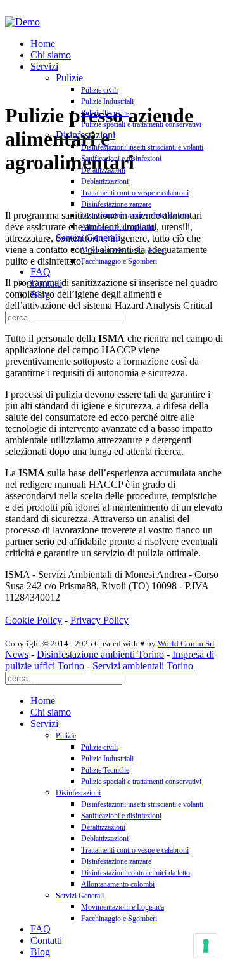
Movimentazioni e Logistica (122, 249)
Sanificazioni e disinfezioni (121, 158)
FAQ (40, 271)
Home (42, 43)
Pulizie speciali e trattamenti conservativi (141, 124)
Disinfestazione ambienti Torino (100, 654)
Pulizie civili (99, 90)
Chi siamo (50, 54)
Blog (40, 294)
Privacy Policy (99, 620)
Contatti (46, 283)
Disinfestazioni (85, 134)
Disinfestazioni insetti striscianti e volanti (142, 147)
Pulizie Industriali (107, 101)
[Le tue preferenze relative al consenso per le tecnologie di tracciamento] (206, 946)
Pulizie (69, 77)
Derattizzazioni (103, 170)
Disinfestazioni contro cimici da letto (135, 215)
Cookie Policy (33, 620)
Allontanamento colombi (118, 227)
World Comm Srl (186, 643)
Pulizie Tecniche (105, 112)
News (16, 654)
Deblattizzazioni (105, 181)
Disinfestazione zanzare (116, 204)
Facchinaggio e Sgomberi (119, 261)
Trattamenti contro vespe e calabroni (135, 192)
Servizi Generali (88, 237)
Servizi (44, 66)
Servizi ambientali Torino (142, 665)
